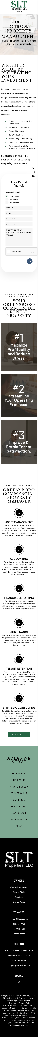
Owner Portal (19, 902)
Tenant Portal (19, 933)
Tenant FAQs (19, 924)
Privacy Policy (25, 1003)
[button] (19, 982)
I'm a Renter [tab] (13, 199)
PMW (28, 1000)
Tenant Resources (19, 919)
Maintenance (19, 929)
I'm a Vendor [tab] (13, 203)
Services (19, 897)
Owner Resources (19, 887)
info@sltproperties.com (19, 965)
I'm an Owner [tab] (13, 196)
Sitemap (12, 1003)
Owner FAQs (19, 892)
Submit (30, 261)
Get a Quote (19, 734)
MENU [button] (19, 12)
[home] (19, 5)
